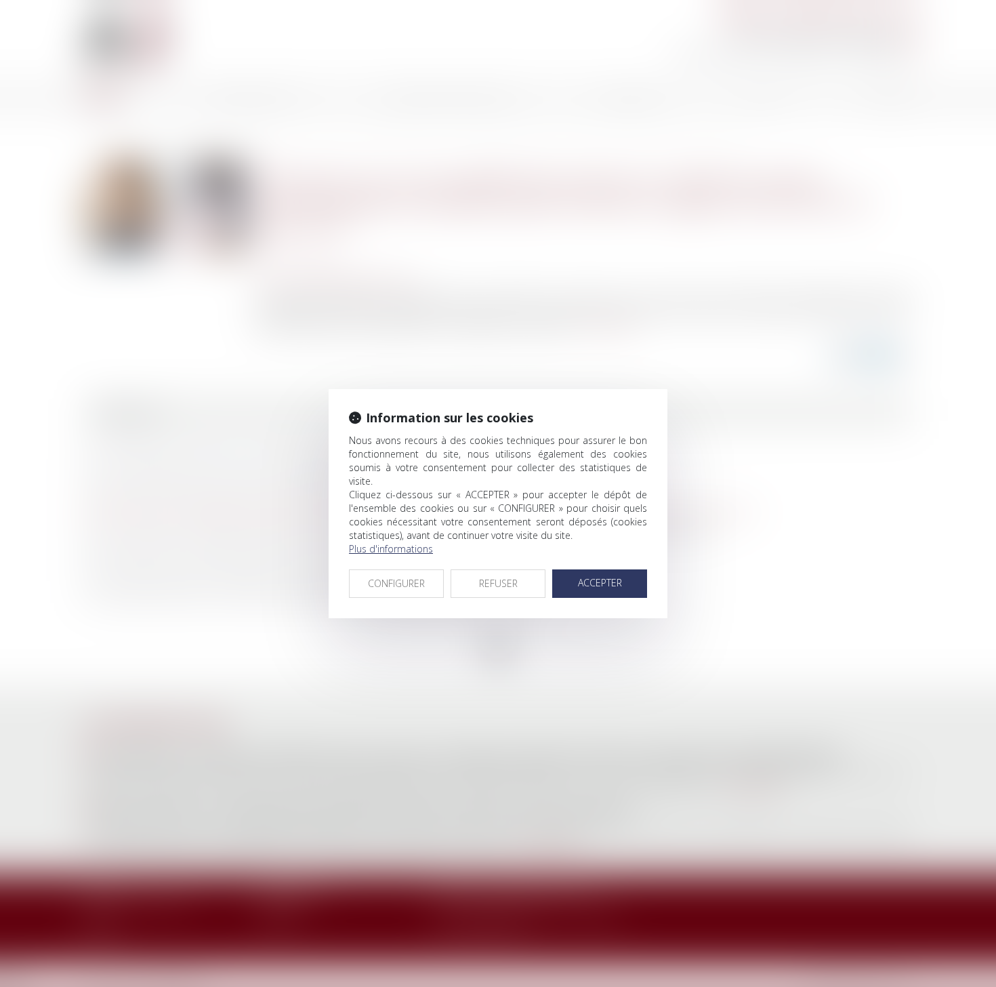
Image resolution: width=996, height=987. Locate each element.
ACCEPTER (600, 582)
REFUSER (498, 583)
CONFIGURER (396, 583)
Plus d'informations (391, 548)
